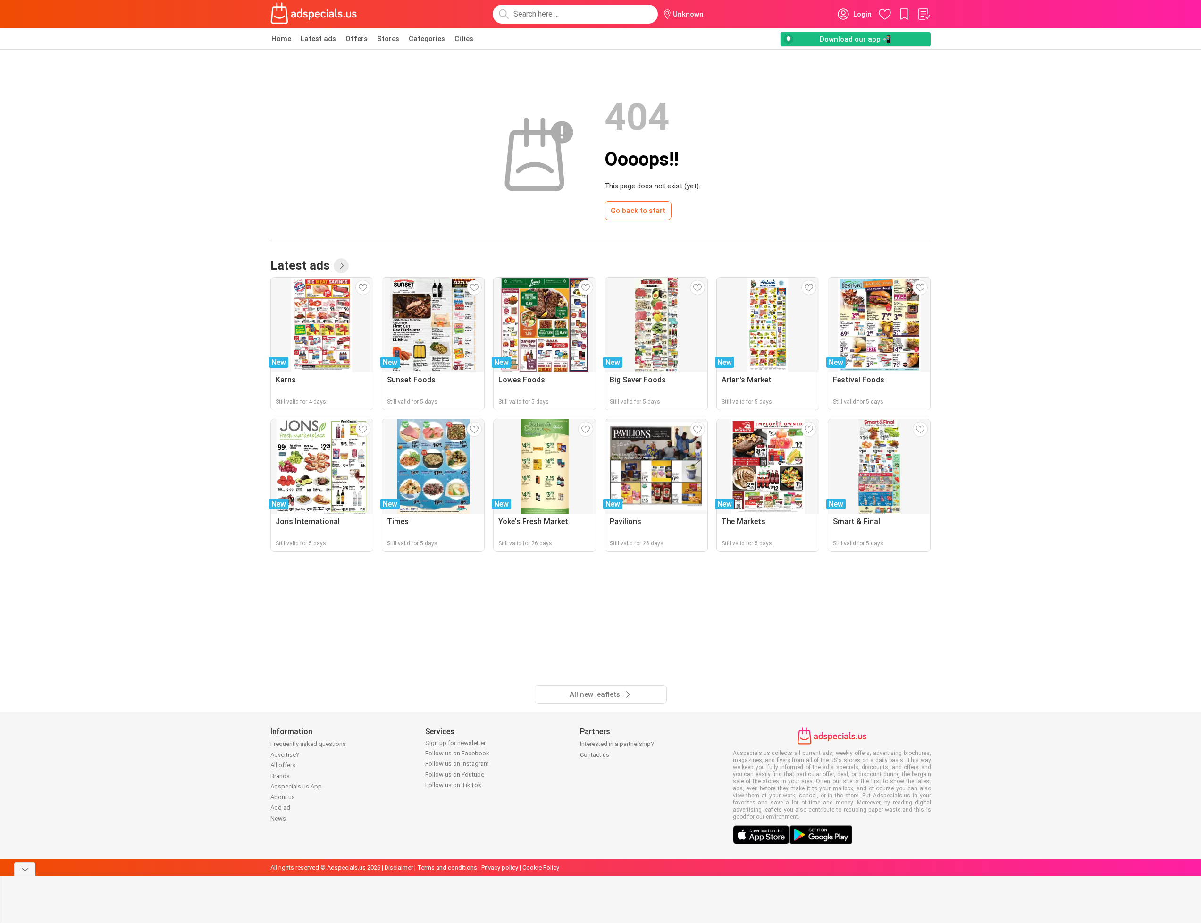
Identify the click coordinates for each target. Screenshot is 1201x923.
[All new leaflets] (341, 265)
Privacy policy (499, 867)
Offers (356, 38)
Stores (388, 38)
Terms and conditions (447, 867)
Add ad (280, 807)
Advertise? (284, 754)
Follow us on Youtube (454, 774)
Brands (280, 775)
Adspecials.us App (296, 786)
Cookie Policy (540, 867)
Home (281, 38)
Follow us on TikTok (453, 784)
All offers (282, 765)
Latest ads (318, 38)
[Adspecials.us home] (313, 14)
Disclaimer (399, 867)
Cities (463, 38)
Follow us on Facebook (457, 753)
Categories (427, 38)
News (278, 818)
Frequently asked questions (308, 743)
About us (282, 797)
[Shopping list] (923, 14)
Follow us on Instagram (457, 763)
